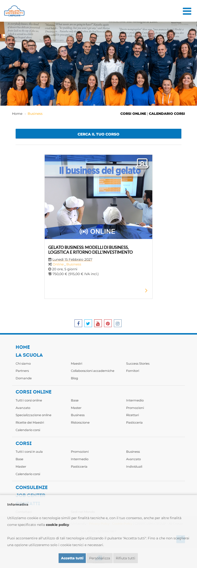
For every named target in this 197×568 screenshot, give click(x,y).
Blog (74, 378)
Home (17, 113)
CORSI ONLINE (133, 113)
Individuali (134, 466)
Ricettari (132, 415)
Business (35, 113)
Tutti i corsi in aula (29, 451)
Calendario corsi (28, 430)
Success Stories (137, 363)
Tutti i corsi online (29, 400)
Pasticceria (134, 422)
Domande (24, 378)
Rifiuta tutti (125, 558)
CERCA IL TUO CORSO (98, 134)
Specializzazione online (33, 415)
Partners (22, 371)
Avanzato (23, 408)
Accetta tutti (72, 558)
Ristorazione (80, 422)
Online (58, 264)
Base (75, 400)
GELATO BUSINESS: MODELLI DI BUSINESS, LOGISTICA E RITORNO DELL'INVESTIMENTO (90, 250)
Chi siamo (23, 363)
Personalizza (99, 558)
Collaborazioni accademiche (92, 371)
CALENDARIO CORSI (167, 113)
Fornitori (132, 371)
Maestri (76, 363)
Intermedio (135, 400)
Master (76, 408)
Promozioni (135, 408)
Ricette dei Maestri (30, 422)
